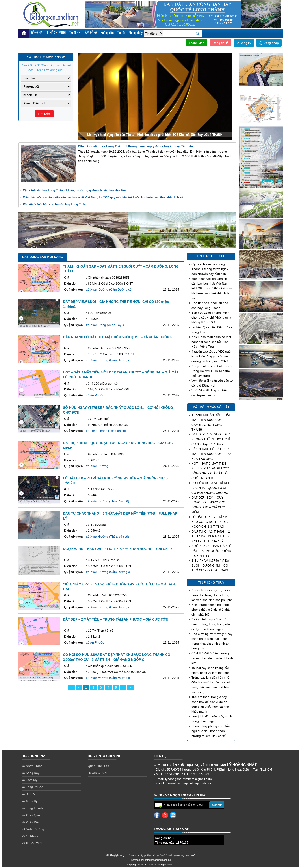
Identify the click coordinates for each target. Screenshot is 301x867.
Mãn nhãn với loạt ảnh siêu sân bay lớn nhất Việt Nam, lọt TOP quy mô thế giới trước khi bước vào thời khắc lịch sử (103, 197)
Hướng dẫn (107, 33)
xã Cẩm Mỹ (29, 780)
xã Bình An (29, 794)
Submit (217, 805)
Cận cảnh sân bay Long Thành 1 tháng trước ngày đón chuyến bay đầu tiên (74, 190)
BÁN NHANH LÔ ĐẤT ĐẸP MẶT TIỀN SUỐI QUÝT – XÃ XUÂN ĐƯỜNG (211, 453)
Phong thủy (136, 33)
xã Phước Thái (32, 843)
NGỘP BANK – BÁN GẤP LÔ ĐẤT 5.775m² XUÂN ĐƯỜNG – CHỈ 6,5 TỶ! (211, 550)
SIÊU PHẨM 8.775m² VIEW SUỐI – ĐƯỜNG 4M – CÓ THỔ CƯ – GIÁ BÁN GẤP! (210, 565)
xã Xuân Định (31, 801)
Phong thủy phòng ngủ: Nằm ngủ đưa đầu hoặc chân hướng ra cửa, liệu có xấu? (211, 731)
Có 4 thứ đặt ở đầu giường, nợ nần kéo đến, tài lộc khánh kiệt (212, 658)
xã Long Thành (32, 808)
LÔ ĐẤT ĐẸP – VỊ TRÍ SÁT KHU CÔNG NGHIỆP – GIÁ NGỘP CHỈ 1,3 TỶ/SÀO (210, 521)
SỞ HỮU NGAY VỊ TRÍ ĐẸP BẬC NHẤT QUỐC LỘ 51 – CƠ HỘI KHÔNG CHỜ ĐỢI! (210, 487)
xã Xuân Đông (31, 822)
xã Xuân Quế (31, 815)
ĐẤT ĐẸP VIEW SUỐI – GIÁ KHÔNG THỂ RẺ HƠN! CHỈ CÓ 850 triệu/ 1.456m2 (210, 439)
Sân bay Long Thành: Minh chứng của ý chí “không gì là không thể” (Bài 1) (211, 317)
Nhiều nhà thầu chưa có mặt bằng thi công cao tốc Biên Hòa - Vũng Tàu (211, 341)
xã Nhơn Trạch (32, 766)
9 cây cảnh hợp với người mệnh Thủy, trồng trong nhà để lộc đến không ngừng (210, 624)
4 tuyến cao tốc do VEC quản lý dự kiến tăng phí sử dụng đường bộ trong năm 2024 (211, 356)
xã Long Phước (32, 787)
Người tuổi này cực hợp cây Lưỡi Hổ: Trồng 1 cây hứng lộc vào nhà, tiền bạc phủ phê (212, 595)
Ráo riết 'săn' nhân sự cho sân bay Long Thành (55, 204)
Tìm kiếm (44, 113)
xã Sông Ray (30, 773)
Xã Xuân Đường (33, 829)
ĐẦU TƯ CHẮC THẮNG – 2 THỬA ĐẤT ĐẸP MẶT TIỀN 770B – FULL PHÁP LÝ (210, 536)
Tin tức (121, 33)
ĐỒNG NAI (37, 33)
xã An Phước (30, 836)
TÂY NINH (74, 33)
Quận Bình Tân (98, 766)
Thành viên (196, 43)
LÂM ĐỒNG (90, 33)
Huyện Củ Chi (97, 773)
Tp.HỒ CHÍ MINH (56, 33)
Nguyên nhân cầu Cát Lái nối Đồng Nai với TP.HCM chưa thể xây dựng (211, 370)
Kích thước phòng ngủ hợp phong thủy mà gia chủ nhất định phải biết (210, 609)
